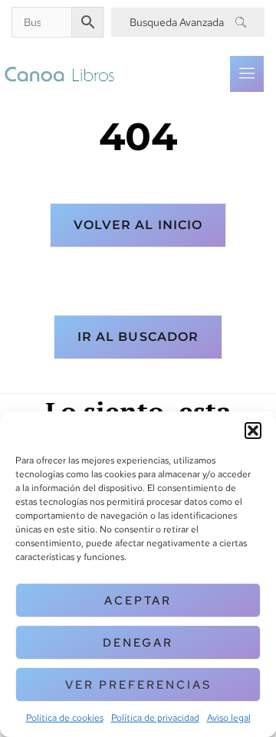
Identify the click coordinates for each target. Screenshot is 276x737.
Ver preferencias (138, 685)
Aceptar (138, 600)
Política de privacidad (155, 718)
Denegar (138, 642)
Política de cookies (65, 718)
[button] (253, 430)
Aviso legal (229, 718)
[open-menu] (246, 74)
